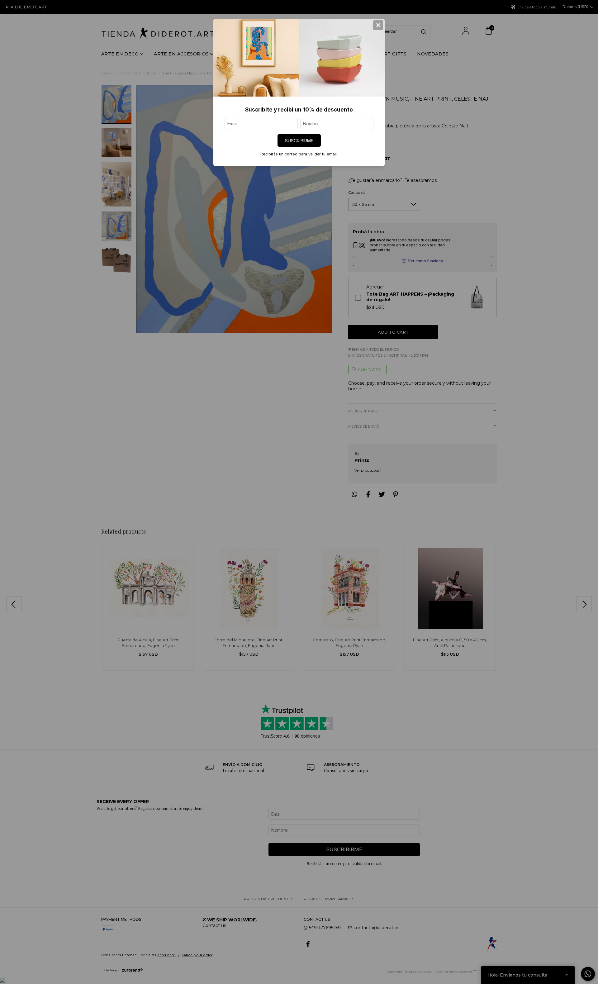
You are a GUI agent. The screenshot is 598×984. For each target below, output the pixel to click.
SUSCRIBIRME (299, 140)
